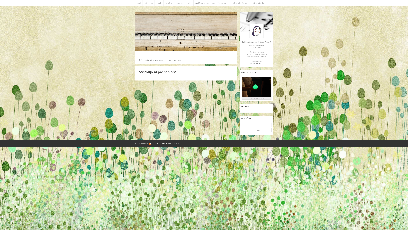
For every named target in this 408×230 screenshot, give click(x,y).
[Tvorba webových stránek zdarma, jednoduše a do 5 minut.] (150, 144)
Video (189, 3)
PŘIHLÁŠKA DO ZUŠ (219, 3)
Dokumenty (148, 3)
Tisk (156, 144)
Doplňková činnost (202, 3)
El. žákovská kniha (257, 3)
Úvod (139, 3)
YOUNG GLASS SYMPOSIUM (256, 98)
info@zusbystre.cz (256, 63)
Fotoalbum (180, 3)
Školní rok (169, 3)
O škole (159, 3)
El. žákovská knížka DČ (239, 3)
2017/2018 (159, 60)
